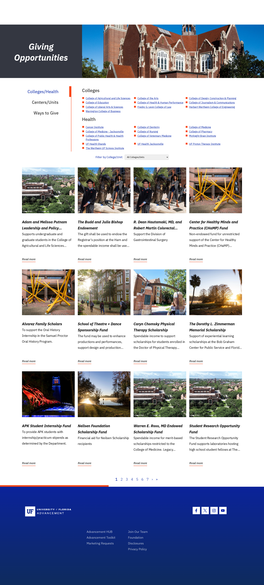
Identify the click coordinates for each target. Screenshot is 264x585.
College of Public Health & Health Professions (104, 137)
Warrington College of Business (103, 111)
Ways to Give (46, 113)
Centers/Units (45, 102)
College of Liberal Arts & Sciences (104, 107)
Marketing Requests (100, 543)
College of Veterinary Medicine (154, 135)
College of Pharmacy (200, 131)
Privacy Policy (137, 549)
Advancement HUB (99, 532)
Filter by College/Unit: (109, 157)
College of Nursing (148, 131)
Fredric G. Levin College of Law (154, 107)
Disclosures (136, 543)
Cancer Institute (95, 127)
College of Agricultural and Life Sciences (108, 98)
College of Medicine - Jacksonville (105, 131)
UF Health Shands (96, 143)
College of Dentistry (149, 127)
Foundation (135, 537)
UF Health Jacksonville (150, 143)
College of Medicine (200, 127)
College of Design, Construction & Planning (212, 98)
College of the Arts (148, 98)
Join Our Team (138, 532)
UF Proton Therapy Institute (204, 143)
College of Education (97, 102)
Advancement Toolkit (101, 537)
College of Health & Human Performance (160, 102)
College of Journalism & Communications (212, 102)
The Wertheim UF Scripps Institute (105, 148)
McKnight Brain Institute (202, 135)
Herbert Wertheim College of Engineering (212, 107)
